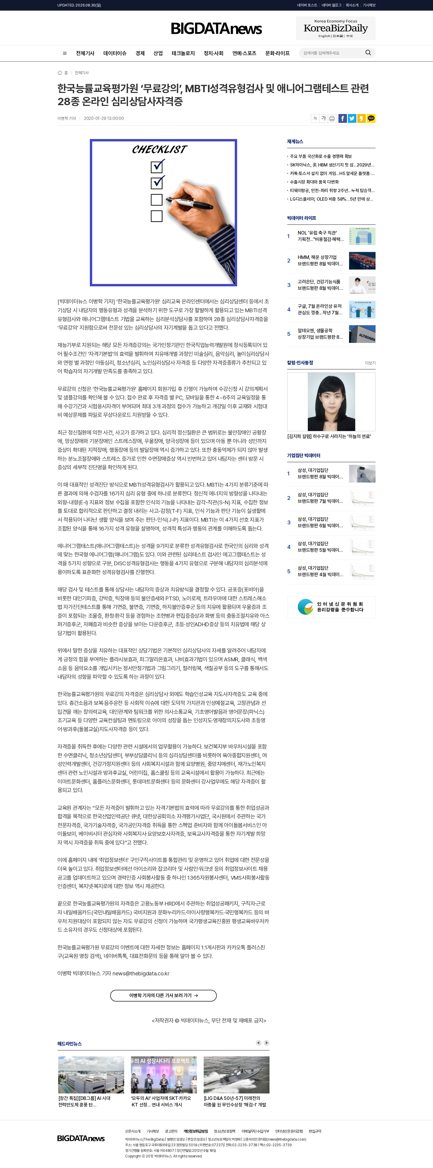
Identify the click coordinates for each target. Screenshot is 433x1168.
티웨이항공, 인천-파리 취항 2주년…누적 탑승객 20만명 (333, 190)
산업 (158, 53)
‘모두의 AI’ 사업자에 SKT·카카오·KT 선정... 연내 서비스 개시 (160, 1102)
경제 (140, 53)
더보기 (370, 363)
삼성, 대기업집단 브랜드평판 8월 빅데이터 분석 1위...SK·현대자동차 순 (320, 473)
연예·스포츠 (244, 53)
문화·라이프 (277, 53)
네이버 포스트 (307, 5)
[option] (93, 1082)
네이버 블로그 (331, 5)
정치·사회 (214, 53)
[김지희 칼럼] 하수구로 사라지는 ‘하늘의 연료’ (329, 436)
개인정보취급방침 (196, 1131)
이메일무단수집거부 (255, 1131)
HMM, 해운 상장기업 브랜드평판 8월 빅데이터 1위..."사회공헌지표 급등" (320, 261)
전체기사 (85, 53)
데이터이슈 (115, 53)
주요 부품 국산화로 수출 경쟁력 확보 (321, 156)
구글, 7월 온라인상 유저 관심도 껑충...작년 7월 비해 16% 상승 (320, 309)
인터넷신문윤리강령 (289, 1131)
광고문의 (171, 1131)
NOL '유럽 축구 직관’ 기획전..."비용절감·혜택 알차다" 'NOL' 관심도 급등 (319, 236)
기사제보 (369, 5)
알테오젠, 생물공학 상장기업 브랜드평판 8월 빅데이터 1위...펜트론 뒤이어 (320, 334)
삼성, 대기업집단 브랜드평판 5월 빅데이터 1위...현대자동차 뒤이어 (320, 547)
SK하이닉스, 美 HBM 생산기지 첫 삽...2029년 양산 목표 (333, 165)
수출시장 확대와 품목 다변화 (314, 182)
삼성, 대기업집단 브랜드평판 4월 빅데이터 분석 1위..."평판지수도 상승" (321, 571)
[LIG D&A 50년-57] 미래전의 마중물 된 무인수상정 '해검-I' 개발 (234, 1102)
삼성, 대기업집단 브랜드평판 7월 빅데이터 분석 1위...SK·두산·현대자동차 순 (320, 498)
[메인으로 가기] (81, 1139)
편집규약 (315, 1131)
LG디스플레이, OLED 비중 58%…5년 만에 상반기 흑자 (333, 199)
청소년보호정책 (224, 1131)
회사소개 (352, 5)
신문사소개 (133, 1131)
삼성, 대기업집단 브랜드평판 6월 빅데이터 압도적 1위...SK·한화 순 (320, 522)
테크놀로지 (183, 53)
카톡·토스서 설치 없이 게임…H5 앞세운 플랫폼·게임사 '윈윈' (333, 173)
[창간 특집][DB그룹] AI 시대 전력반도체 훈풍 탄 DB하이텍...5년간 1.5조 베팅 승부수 (83, 1102)
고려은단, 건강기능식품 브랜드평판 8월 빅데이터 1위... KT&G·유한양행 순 (320, 285)
